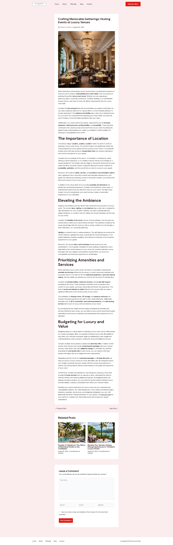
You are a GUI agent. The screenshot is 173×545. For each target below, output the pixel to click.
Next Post (114, 408)
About (64, 4)
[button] (133, 4)
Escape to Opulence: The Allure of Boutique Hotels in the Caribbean (71, 447)
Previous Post (60, 408)
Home (57, 4)
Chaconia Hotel (105, 394)
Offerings (73, 4)
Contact (89, 4)
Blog (81, 4)
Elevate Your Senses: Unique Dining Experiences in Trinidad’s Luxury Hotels (101, 447)
